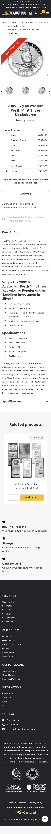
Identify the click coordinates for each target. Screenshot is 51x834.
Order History (8, 675)
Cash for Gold (11, 563)
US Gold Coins (9, 640)
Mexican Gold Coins (11, 644)
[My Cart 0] (41, 13)
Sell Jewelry (7, 621)
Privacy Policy (35, 802)
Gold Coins (7, 636)
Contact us (7, 693)
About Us (6, 697)
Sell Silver (6, 614)
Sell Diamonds (8, 617)
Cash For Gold (9, 602)
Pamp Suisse (8, 652)
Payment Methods (11, 679)
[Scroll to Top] (45, 819)
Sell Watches (8, 606)
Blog (4, 701)
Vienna (6, 754)
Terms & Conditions (18, 802)
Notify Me (25, 194)
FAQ (4, 705)
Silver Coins (7, 656)
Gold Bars (7, 648)
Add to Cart (32, 497)
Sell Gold (6, 609)
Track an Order (9, 671)
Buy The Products (14, 527)
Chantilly (18, 754)
